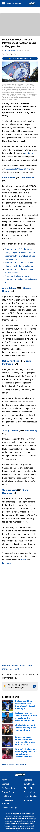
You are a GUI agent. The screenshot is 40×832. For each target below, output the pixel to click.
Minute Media (15, 813)
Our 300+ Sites (30, 784)
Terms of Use (29, 792)
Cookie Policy (8, 796)
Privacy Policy (8, 792)
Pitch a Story (29, 788)
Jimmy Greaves (10, 430)
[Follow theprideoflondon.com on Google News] (34, 686)
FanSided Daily (8, 788)
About (4, 780)
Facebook (6, 563)
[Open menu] (3, 3)
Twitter (23, 560)
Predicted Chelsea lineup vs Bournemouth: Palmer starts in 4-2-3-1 (21, 279)
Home (4, 764)
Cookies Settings (9, 807)
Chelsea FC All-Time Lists (17, 764)
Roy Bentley (31, 430)
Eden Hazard (8, 177)
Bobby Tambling (10, 361)
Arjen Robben (9, 288)
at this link (28, 153)
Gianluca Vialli (9, 490)
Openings (28, 780)
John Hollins (28, 177)
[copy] (15, 54)
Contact (5, 784)
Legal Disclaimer (31, 796)
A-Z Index (28, 800)
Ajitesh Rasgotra (11, 50)
